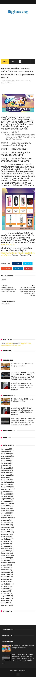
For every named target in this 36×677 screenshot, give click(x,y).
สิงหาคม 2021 (5, 525)
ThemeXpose (22, 670)
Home (5, 62)
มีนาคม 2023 (5, 480)
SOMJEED (9, 83)
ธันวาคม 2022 (5, 487)
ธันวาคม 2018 (5, 589)
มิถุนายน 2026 (5, 454)
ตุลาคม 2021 (5, 520)
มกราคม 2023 (5, 485)
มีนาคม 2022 (5, 508)
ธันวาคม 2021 (5, 515)
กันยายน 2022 (5, 494)
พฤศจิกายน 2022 (6, 489)
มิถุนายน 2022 (5, 501)
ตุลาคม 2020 (5, 544)
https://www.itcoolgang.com (11, 345)
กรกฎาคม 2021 (5, 527)
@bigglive (9, 343)
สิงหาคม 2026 (5, 449)
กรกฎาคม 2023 (6, 470)
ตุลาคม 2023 (5, 466)
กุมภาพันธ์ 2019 (5, 584)
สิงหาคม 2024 (5, 463)
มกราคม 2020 (5, 558)
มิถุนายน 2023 (5, 473)
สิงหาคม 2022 (5, 496)
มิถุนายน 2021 (5, 530)
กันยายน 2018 (5, 593)
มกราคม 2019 (5, 586)
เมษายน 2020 (5, 551)
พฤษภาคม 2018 (5, 598)
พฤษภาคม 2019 (5, 577)
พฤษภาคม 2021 (5, 532)
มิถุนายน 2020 (5, 546)
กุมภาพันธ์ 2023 (6, 482)
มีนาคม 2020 (5, 553)
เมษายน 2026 (5, 458)
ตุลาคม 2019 (5, 565)
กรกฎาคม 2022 (6, 499)
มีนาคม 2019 (5, 582)
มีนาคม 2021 (5, 537)
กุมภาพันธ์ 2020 (6, 556)
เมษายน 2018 (5, 601)
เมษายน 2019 (5, 579)
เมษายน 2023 (5, 477)
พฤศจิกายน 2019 (6, 563)
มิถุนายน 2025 (5, 461)
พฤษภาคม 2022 (6, 504)
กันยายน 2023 (5, 468)
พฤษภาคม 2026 (6, 456)
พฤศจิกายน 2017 (6, 605)
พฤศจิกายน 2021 (6, 518)
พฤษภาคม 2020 (6, 548)
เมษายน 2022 (5, 506)
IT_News (3, 83)
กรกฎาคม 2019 (5, 572)
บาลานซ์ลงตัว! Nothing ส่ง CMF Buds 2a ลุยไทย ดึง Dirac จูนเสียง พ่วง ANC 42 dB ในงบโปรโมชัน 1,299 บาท (22, 386)
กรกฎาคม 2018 (5, 596)
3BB (19, 80)
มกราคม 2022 (5, 513)
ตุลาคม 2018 (5, 591)
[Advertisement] (18, 40)
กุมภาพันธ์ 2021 (5, 539)
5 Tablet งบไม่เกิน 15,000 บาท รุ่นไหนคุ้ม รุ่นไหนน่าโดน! (22, 365)
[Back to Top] (18, 674)
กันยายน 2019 (5, 567)
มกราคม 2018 (5, 603)
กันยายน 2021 (5, 522)
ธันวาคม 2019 (5, 560)
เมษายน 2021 (5, 534)
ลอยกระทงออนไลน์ (25, 80)
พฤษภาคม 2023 (6, 475)
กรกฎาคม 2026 (6, 451)
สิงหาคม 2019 (5, 570)
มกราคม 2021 (5, 541)
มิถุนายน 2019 (5, 575)
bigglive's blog (26, 343)
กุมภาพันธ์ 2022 (6, 511)
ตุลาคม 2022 (5, 492)
